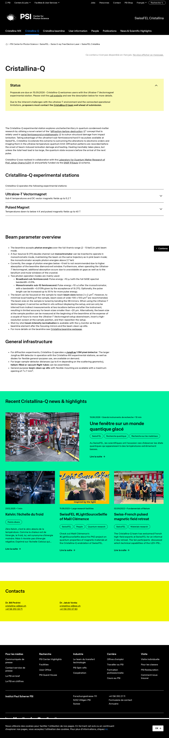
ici (106, 729)
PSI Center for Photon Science (24, 44)
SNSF (71, 162)
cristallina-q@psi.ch (15, 606)
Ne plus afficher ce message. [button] (148, 55)
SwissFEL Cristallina (149, 18)
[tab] (84, 85)
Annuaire (113, 703)
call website (56, 95)
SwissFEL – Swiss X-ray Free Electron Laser (59, 44)
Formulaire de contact (120, 700)
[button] (161, 248)
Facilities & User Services (46, 3)
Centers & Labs (21, 3)
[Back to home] (27, 16)
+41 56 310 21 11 (117, 696)
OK (156, 728)
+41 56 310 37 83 (68, 609)
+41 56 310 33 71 (14, 609)
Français (140, 3)
